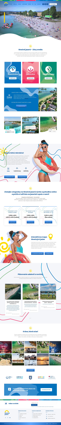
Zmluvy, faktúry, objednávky (37, 413)
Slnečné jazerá (35, 310)
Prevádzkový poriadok (23, 413)
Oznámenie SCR (35, 417)
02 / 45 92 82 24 (50, 416)
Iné (19, 419)
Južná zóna (46, 307)
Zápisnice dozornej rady (37, 415)
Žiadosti (20, 416)
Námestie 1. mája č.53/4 (51, 414)
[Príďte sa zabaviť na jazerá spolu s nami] (6, 4)
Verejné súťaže (35, 416)
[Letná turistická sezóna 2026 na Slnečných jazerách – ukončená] (30, 292)
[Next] (40, 125)
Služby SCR (21, 415)
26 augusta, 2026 (44, 306)
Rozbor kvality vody (22, 417)
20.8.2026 (26, 98)
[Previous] (21, 125)
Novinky (32, 310)
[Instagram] (45, 4)
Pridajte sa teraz (34, 404)
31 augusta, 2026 (27, 309)
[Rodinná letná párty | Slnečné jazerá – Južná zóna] (48, 292)
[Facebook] (43, 4)
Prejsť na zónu (13, 78)
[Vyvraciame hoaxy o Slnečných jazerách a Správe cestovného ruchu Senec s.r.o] (13, 292)
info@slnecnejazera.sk (51, 418)
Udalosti (53, 307)
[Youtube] (47, 4)
